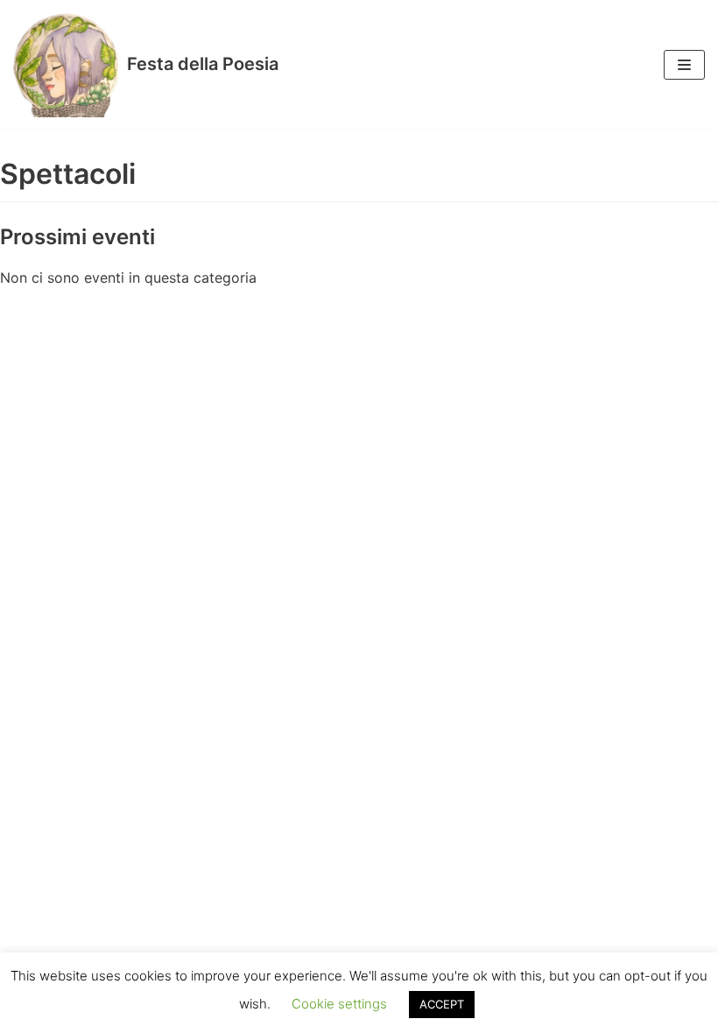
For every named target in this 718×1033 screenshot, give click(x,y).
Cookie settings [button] (339, 1003)
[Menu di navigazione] (684, 65)
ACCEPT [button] (441, 1004)
